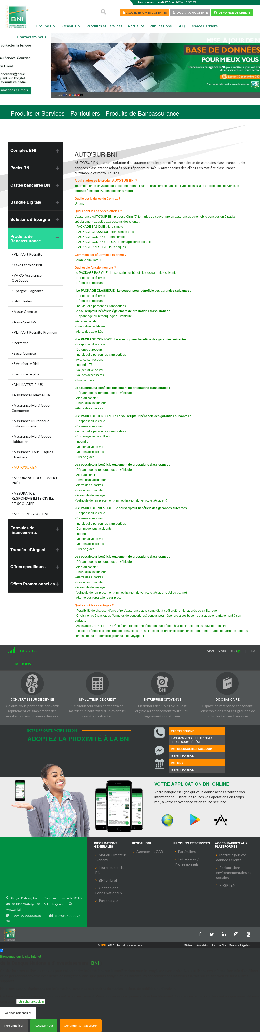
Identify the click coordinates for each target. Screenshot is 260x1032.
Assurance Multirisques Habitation (31, 439)
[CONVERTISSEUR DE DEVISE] (32, 683)
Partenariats (109, 900)
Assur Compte (25, 311)
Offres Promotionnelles (32, 584)
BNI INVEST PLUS (28, 384)
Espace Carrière (204, 26)
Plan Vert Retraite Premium (35, 332)
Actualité (135, 26)
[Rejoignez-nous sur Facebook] (201, 933)
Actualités (202, 945)
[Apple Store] (222, 820)
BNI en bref (108, 880)
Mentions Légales (239, 945)
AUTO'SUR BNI (26, 467)
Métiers (188, 945)
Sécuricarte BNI (26, 363)
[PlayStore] (195, 820)
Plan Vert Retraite (27, 254)
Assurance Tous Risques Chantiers (32, 454)
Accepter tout (44, 1025)
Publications (161, 26)
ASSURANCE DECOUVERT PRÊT (35, 480)
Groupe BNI (46, 26)
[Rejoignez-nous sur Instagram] (238, 933)
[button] (12, 66)
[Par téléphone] (159, 732)
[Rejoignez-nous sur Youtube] (250, 933)
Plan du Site (219, 945)
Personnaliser (14, 1025)
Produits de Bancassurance (25, 238)
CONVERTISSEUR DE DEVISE (32, 699)
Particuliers (187, 851)
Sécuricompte (24, 353)
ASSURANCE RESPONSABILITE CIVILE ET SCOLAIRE (33, 498)
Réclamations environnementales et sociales (233, 872)
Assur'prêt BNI (25, 322)
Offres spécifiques (28, 566)
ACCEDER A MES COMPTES (146, 12)
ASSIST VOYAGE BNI (30, 514)
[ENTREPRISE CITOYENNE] (162, 683)
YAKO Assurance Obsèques (27, 277)
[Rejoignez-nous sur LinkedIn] (225, 933)
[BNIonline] (167, 820)
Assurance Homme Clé (31, 395)
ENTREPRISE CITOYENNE (162, 699)
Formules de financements (23, 530)
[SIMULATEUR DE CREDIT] (97, 683)
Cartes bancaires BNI (30, 185)
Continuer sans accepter (80, 1025)
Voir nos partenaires (18, 1013)
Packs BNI (20, 168)
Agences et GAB (149, 851)
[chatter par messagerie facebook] (159, 750)
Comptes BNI (23, 150)
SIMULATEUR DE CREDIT (97, 699)
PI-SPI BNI (228, 885)
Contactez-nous (31, 37)
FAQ (181, 26)
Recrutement (146, 2)
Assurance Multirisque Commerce (31, 408)
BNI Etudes (22, 301)
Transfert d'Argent (27, 549)
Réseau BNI (71, 26)
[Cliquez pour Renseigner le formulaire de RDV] (159, 764)
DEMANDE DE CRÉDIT (234, 12)
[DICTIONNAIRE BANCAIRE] (227, 683)
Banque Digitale (25, 202)
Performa (20, 343)
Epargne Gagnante (28, 291)
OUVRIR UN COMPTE (191, 12)
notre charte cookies (31, 1001)
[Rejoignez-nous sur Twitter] (213, 933)
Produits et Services (104, 26)
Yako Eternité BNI (27, 265)
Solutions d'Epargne (30, 219)
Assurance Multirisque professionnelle (31, 423)
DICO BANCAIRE (228, 699)
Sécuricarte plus (26, 374)
